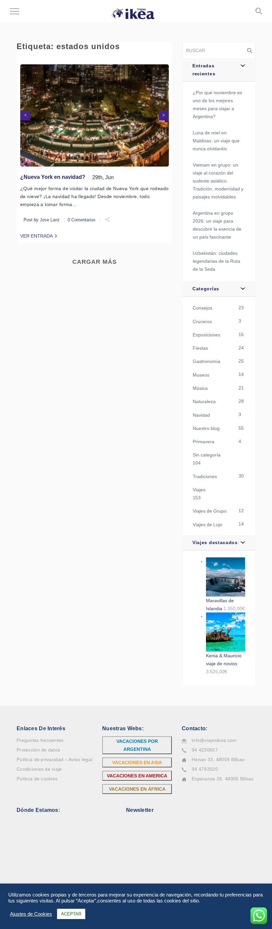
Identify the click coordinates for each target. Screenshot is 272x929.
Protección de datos (38, 749)
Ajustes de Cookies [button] (31, 914)
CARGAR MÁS (94, 261)
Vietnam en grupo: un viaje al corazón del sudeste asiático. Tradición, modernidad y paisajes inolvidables (218, 180)
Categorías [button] (205, 288)
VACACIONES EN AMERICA (137, 775)
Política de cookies (37, 778)
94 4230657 (205, 749)
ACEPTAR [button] (71, 913)
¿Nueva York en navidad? (52, 177)
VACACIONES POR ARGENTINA (137, 745)
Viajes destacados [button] (215, 542)
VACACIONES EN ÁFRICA (137, 789)
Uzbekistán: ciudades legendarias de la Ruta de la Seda (216, 261)
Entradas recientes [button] (203, 69)
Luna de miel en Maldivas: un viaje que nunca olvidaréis (216, 140)
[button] (25, 115)
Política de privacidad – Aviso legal (54, 759)
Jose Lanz (50, 220)
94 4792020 (205, 769)
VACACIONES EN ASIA (137, 762)
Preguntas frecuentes (40, 740)
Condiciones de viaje (39, 769)
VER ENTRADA (36, 236)
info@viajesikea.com (214, 740)
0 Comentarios (82, 220)
